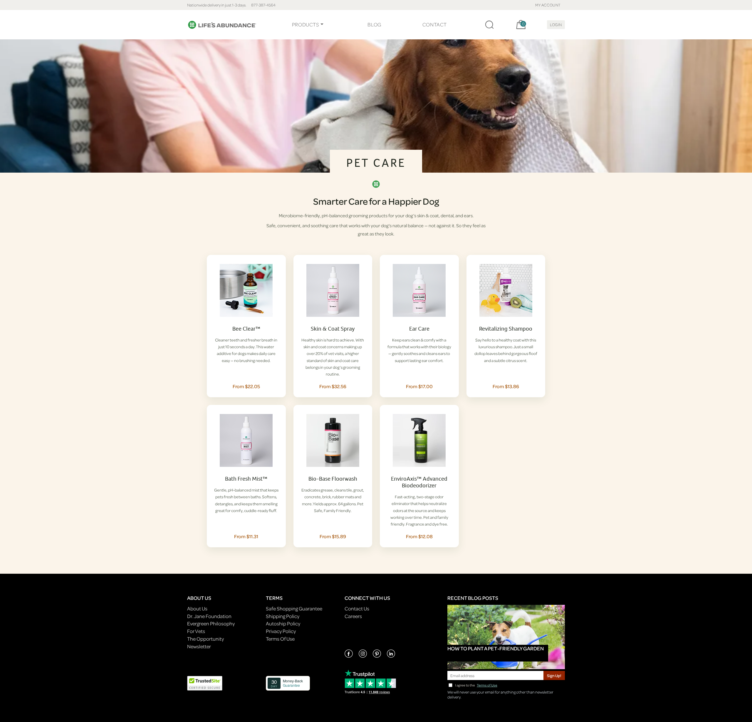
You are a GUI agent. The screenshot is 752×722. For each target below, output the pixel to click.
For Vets (196, 631)
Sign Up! (554, 675)
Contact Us (357, 608)
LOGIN (556, 24)
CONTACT (434, 24)
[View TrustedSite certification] (204, 683)
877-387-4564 (263, 5)
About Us (197, 608)
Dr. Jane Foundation (209, 616)
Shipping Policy (282, 616)
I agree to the (476, 685)
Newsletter (199, 646)
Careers (353, 616)
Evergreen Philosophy (211, 623)
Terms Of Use (280, 638)
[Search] (489, 24)
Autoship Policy (283, 623)
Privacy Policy (281, 631)
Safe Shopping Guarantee (294, 608)
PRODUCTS (305, 24)
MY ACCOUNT (548, 5)
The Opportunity (205, 638)
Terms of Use (487, 685)
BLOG (374, 24)
